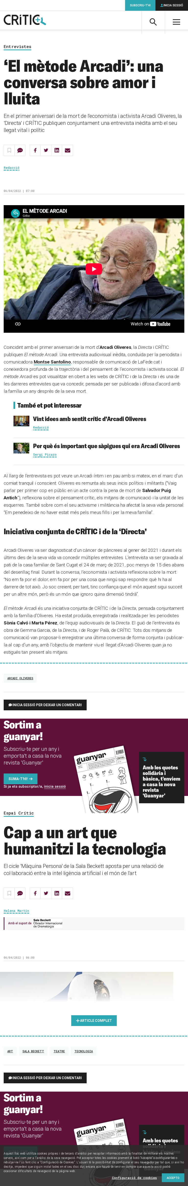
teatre (59, 1051)
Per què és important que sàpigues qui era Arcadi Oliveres (106, 446)
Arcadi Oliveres (20, 678)
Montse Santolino (52, 362)
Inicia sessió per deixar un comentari (47, 705)
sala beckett (33, 1051)
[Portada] (25, 20)
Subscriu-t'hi (140, 5)
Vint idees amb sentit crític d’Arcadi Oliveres (89, 418)
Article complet (96, 1021)
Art (10, 1051)
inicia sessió (55, 786)
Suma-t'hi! (18, 779)
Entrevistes (17, 46)
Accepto (173, 1178)
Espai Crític (19, 813)
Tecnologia (83, 1051)
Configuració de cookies (134, 1178)
